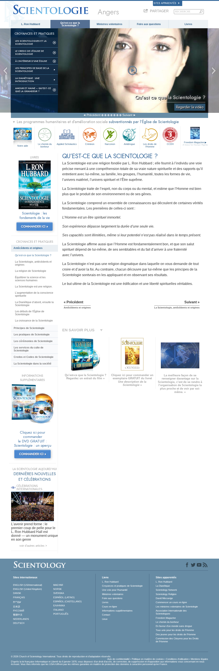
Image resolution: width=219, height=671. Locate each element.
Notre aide (22, 145)
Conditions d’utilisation (177, 659)
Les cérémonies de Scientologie (33, 341)
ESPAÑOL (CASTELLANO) (67, 601)
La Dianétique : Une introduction (27, 79)
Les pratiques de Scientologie (32, 334)
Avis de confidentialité (118, 659)
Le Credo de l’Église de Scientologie (29, 52)
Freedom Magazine (195, 143)
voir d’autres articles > (33, 545)
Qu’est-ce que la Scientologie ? (70, 24)
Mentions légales (199, 659)
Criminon (89, 144)
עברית (17, 602)
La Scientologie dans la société (32, 363)
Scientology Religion (166, 594)
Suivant (127, 115)
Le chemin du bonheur (45, 145)
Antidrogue (129, 144)
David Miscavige (164, 598)
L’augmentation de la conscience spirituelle (34, 294)
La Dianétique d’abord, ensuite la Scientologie (34, 304)
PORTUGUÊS (60, 614)
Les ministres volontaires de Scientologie (177, 606)
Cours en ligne (109, 606)
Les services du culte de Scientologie (28, 349)
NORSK (57, 589)
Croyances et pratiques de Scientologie (122, 586)
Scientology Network (166, 590)
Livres (188, 24)
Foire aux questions (149, 24)
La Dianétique (163, 586)
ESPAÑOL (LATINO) (64, 597)
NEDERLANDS (21, 619)
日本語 (16, 606)
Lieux (105, 619)
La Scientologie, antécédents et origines (33, 263)
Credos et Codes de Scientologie (33, 357)
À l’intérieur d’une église (31, 61)
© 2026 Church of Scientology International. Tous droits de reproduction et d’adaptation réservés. (61, 656)
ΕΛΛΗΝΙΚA (59, 605)
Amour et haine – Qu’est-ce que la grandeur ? (33, 89)
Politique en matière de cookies (148, 659)
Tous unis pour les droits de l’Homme (175, 630)
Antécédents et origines (28, 248)
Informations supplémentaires (117, 610)
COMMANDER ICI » (34, 226)
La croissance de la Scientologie (34, 320)
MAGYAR (58, 585)
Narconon (110, 144)
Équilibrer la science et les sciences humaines (30, 279)
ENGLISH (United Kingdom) (27, 589)
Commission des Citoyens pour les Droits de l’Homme (177, 640)
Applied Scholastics (67, 144)
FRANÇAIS (19, 597)
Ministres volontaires (109, 24)
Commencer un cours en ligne (171, 602)
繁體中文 (17, 614)
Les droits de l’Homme (150, 145)
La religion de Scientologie (30, 270)
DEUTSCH (18, 623)
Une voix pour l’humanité (114, 590)
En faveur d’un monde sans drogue (174, 626)
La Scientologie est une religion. (33, 286)
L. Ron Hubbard (30, 24)
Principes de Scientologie (29, 328)
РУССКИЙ (18, 610)
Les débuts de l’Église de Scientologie (29, 313)
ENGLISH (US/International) (27, 585)
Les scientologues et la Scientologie (31, 42)
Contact (106, 614)
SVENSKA (58, 593)
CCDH (170, 144)
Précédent (94, 115)
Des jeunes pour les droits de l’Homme (176, 634)
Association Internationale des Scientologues (171, 612)
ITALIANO (58, 610)
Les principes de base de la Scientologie (32, 69)
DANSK (17, 593)
